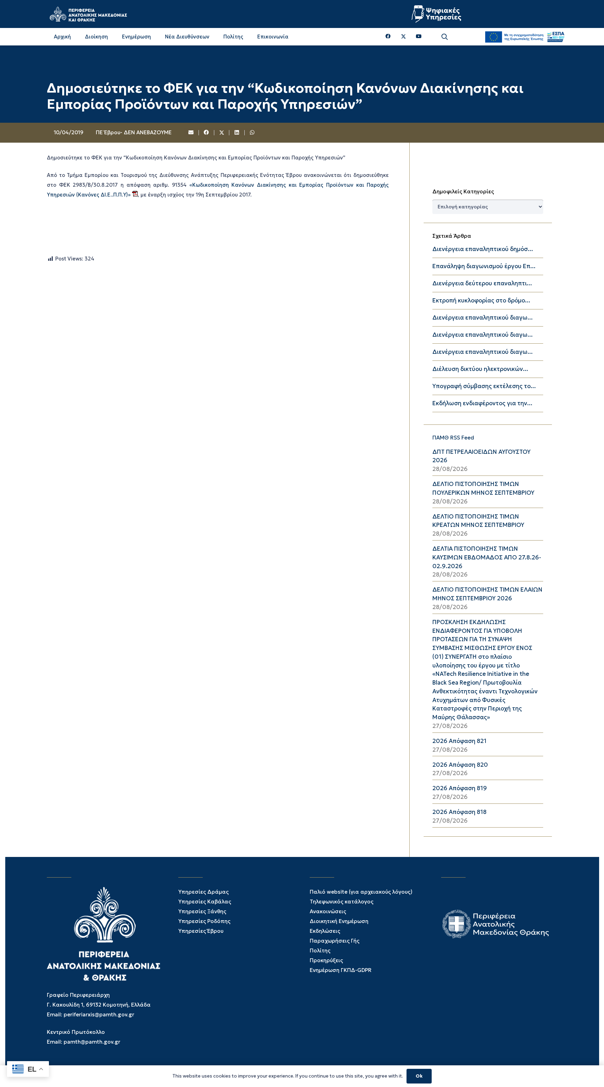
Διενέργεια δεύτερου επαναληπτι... (482, 283)
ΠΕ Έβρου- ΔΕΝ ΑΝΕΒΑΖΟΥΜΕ (134, 132)
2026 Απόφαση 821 (459, 741)
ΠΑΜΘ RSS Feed (453, 437)
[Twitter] (403, 37)
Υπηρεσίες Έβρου (200, 931)
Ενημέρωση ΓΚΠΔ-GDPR (341, 970)
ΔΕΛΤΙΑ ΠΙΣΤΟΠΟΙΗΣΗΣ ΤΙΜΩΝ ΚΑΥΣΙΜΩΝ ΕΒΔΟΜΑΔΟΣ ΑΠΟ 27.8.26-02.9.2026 (486, 557)
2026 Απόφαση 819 (459, 788)
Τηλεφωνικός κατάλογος (341, 901)
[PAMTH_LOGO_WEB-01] (88, 14)
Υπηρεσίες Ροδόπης (204, 921)
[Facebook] (388, 36)
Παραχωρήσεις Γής (334, 940)
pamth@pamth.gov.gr (92, 1041)
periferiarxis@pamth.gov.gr (99, 1014)
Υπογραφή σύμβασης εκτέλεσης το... (484, 386)
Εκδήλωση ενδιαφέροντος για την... (482, 403)
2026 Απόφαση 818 (459, 812)
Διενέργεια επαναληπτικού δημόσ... (482, 249)
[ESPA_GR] (525, 36)
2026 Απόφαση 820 (460, 764)
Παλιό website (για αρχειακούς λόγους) (361, 891)
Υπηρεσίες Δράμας (203, 891)
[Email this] (191, 133)
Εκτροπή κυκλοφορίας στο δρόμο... (481, 300)
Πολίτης (320, 950)
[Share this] (206, 133)
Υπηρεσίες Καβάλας (204, 901)
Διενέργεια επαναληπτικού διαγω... (482, 317)
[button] (445, 37)
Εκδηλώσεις (325, 931)
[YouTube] (419, 36)
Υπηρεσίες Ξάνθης (202, 911)
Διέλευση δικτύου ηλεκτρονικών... (480, 369)
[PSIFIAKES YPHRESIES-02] (437, 14)
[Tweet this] (222, 133)
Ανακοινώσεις (328, 911)
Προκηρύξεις (326, 960)
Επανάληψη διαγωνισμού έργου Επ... (483, 266)
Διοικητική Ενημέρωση (339, 921)
